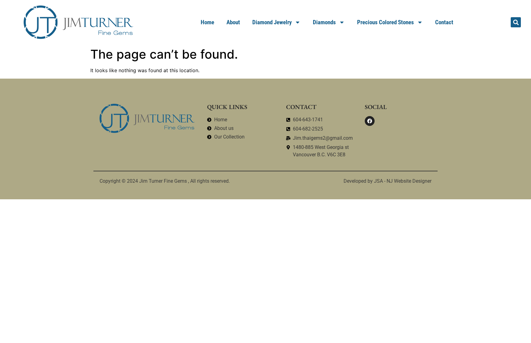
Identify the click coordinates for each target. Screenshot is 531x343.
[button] (516, 22)
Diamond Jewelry (272, 22)
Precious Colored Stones (385, 22)
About (233, 22)
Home (207, 22)
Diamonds (324, 22)
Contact (444, 22)
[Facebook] (370, 121)
